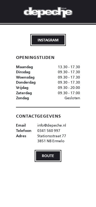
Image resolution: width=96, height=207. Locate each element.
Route (48, 155)
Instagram (48, 39)
